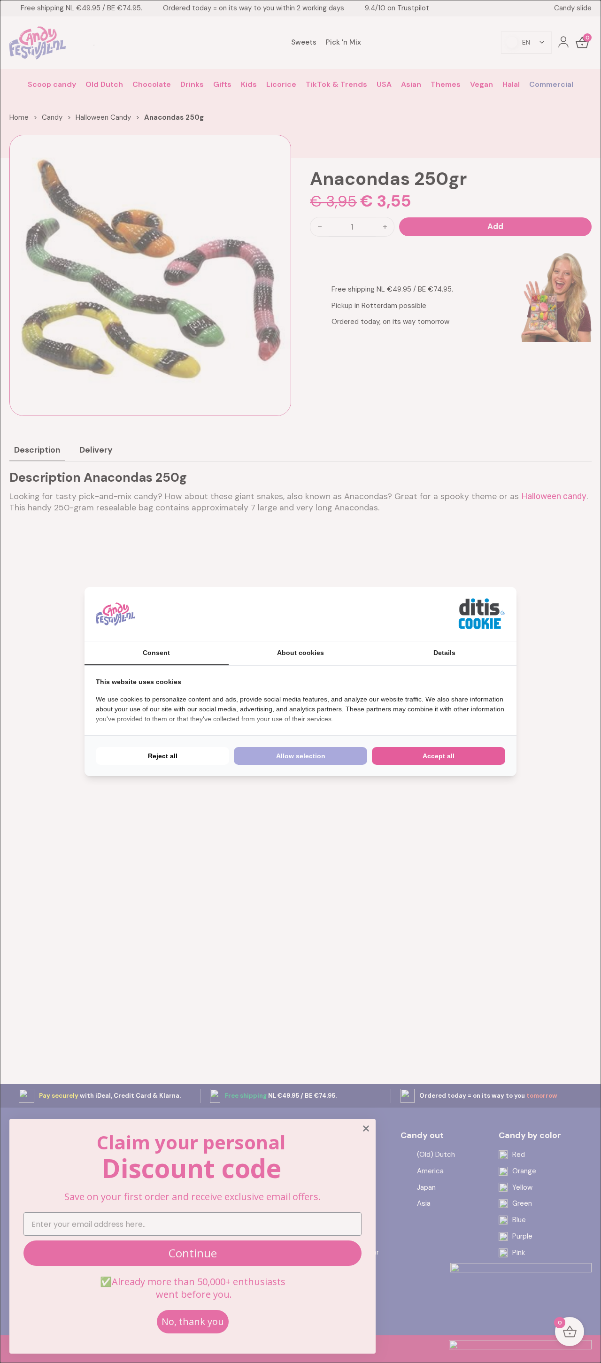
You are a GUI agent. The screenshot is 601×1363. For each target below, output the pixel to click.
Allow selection (300, 756)
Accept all (439, 756)
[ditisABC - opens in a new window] (481, 614)
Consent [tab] (156, 652)
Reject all (162, 756)
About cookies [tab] (300, 652)
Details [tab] (444, 652)
